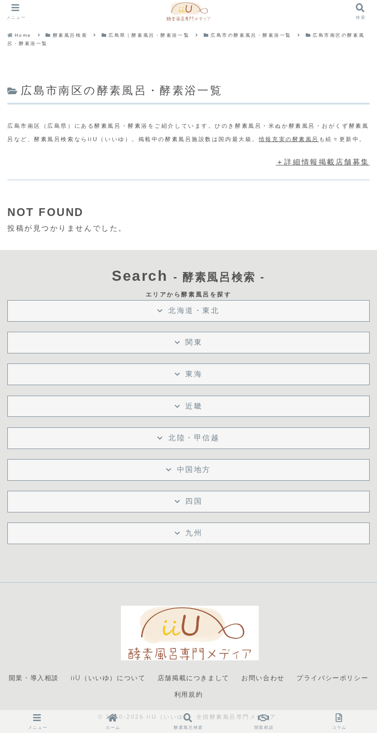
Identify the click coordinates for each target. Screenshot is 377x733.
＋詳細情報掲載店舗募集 (323, 162)
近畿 (193, 406)
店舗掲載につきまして (193, 678)
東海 (193, 374)
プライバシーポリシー (332, 678)
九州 (193, 533)
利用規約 (188, 694)
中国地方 (194, 469)
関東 (193, 342)
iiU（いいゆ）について (108, 678)
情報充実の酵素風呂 (289, 139)
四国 (193, 501)
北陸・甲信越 (193, 438)
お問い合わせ (263, 678)
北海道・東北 (193, 310)
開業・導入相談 (34, 678)
